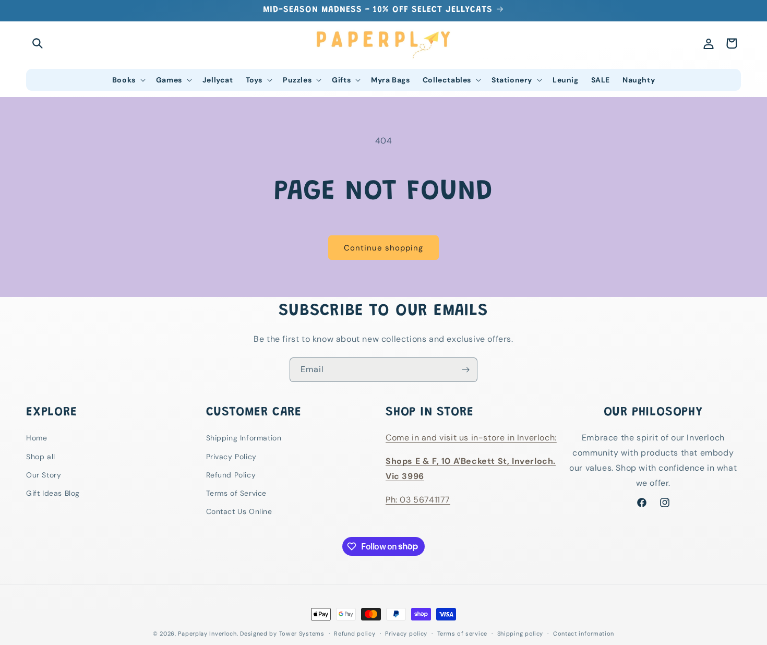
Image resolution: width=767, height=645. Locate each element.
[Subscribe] (465, 369)
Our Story (43, 475)
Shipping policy (520, 633)
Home (36, 438)
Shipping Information (244, 438)
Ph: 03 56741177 (418, 499)
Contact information (583, 633)
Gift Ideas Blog (53, 493)
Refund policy (354, 633)
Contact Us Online (239, 511)
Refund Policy (231, 475)
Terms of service (462, 633)
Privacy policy (406, 633)
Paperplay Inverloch (207, 633)
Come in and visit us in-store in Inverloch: (471, 438)
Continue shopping (383, 248)
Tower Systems (302, 633)
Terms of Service (236, 493)
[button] (37, 43)
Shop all (40, 456)
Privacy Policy (231, 456)
